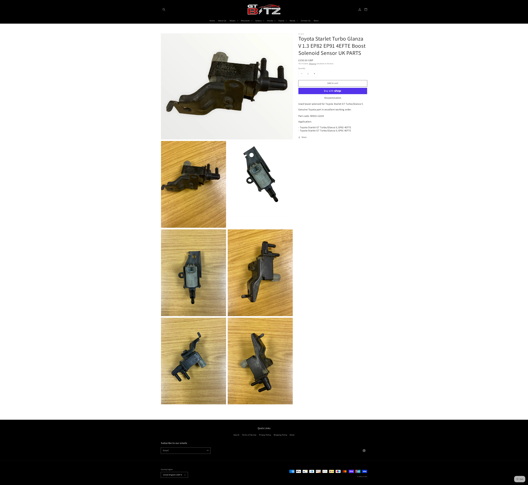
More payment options (332, 97)
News (292, 435)
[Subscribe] (207, 450)
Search (236, 435)
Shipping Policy (280, 435)
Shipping (312, 64)
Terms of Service (249, 435)
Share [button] (304, 137)
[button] (164, 9)
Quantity (301, 68)
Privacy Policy (265, 435)
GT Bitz (365, 476)
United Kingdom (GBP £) (172, 475)
